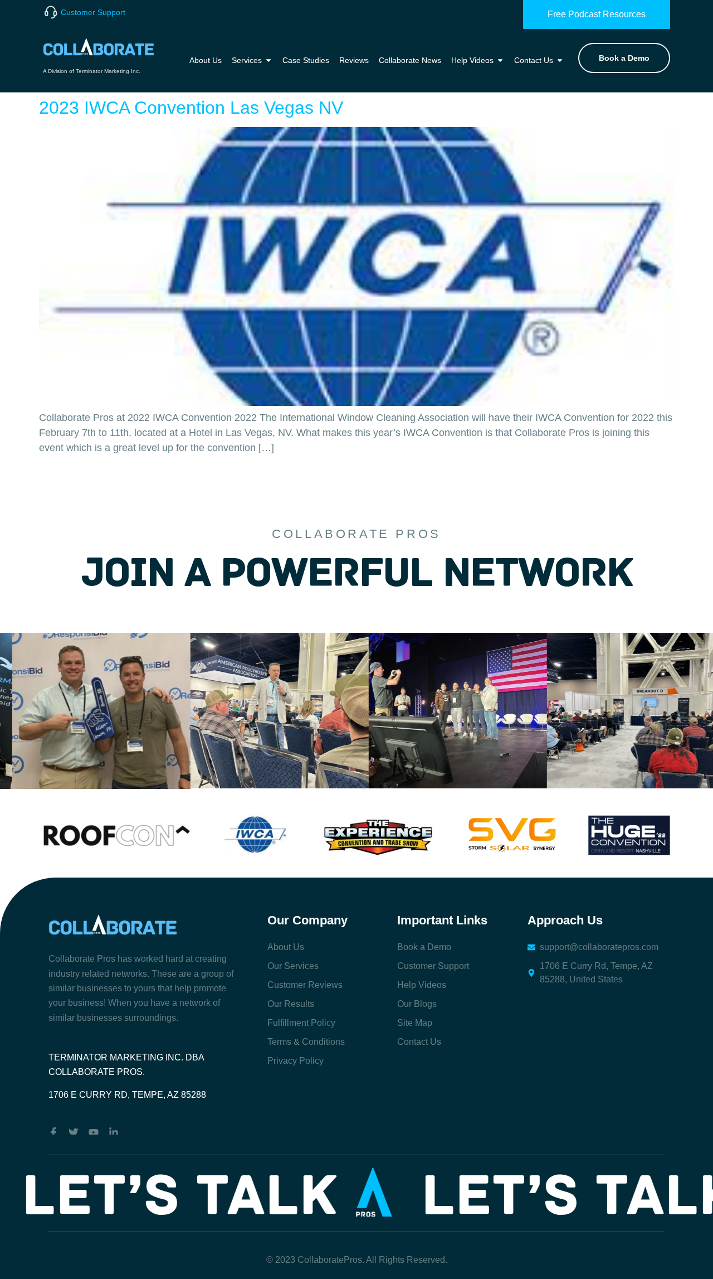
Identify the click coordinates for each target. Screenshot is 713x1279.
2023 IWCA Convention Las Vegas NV (191, 108)
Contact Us (533, 60)
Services (247, 60)
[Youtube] (94, 1132)
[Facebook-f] (53, 1132)
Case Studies (305, 60)
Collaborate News (410, 60)
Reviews (354, 60)
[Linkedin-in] (114, 1132)
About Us (205, 60)
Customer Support (93, 12)
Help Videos (472, 60)
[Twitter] (74, 1132)
